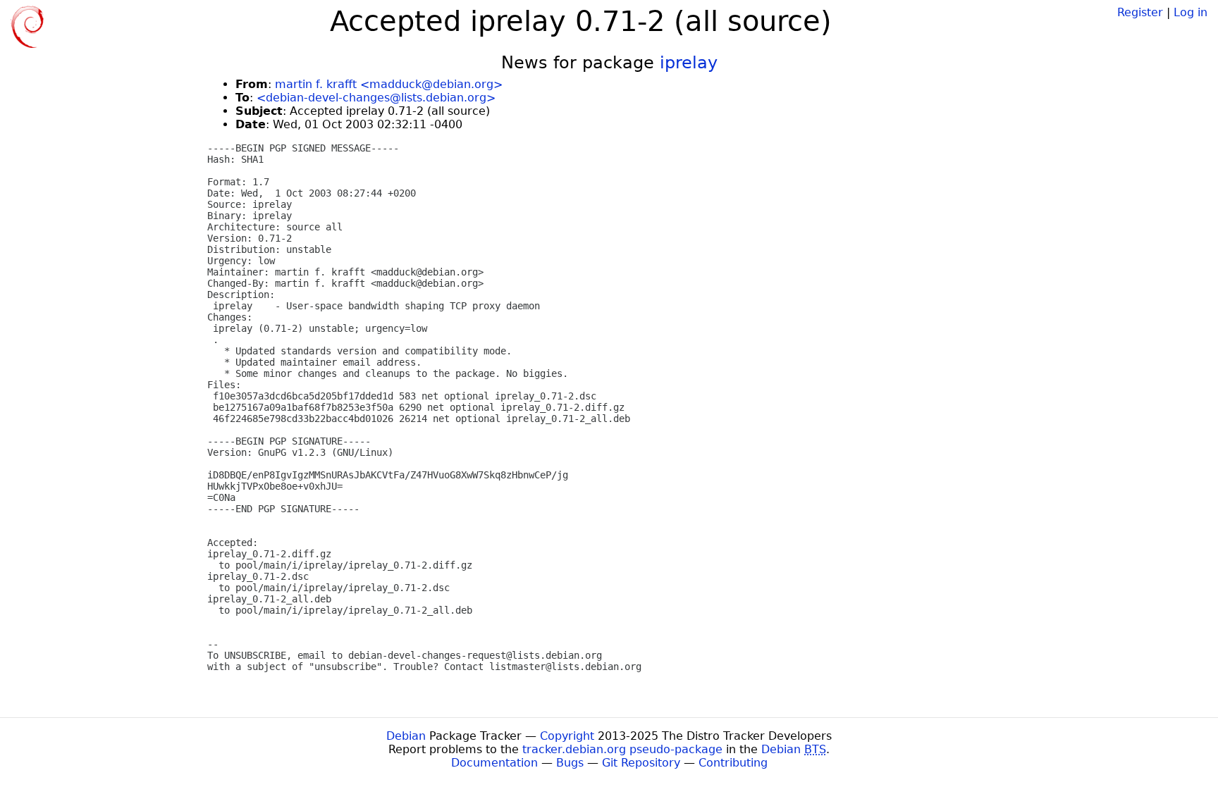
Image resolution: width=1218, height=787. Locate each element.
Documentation (494, 762)
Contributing (733, 762)
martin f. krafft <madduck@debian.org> (389, 84)
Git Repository (641, 762)
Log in (1190, 12)
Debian (406, 736)
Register (1140, 12)
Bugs (570, 762)
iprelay (689, 63)
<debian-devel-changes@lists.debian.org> (376, 97)
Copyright (567, 736)
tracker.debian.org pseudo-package (622, 749)
